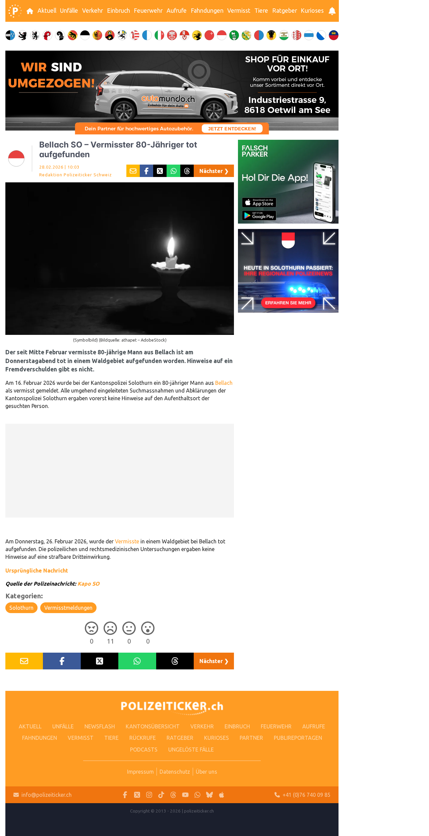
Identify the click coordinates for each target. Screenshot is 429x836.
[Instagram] (149, 794)
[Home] (15, 11)
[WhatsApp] (197, 794)
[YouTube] (185, 794)
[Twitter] (137, 794)
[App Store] (221, 794)
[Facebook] (125, 794)
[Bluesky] (209, 794)
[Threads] (173, 794)
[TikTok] (161, 794)
